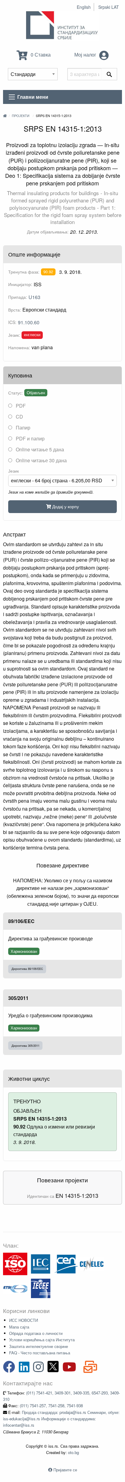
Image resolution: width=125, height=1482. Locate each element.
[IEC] (41, 1263)
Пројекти (20, 115)
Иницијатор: (20, 284)
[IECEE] (41, 1288)
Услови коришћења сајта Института (42, 1339)
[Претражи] (109, 74)
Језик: (14, 335)
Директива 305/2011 (25, 1045)
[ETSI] (15, 1288)
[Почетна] (5, 115)
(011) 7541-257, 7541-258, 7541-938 (51, 1405)
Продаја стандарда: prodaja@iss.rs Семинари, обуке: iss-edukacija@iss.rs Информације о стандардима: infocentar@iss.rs (61, 1418)
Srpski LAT (108, 7)
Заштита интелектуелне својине (38, 1346)
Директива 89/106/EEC (27, 969)
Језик (13, 471)
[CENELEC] (91, 1263)
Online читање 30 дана (41, 460)
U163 (34, 297)
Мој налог (85, 54)
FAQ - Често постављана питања (39, 1353)
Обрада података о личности (35, 1333)
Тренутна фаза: (23, 272)
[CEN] (66, 1263)
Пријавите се (65, 1470)
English (84, 7)
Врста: (14, 310)
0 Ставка (40, 54)
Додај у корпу (65, 506)
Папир (22, 427)
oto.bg (73, 1452)
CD (19, 416)
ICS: (12, 322)
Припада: (17, 297)
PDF (20, 405)
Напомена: (19, 347)
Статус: (15, 393)
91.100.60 (28, 322)
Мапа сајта (19, 1327)
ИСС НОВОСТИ (23, 1320)
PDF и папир (30, 438)
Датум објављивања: (48, 232)
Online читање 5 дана (39, 449)
